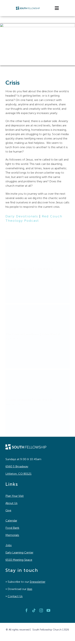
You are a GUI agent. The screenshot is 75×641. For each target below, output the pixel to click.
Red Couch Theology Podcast (33, 218)
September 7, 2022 (14, 404)
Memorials (12, 535)
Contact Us (15, 596)
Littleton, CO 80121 (18, 473)
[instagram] (41, 610)
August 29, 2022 (13, 338)
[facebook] (26, 610)
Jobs (8, 545)
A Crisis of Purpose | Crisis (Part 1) (29, 269)
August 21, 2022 (13, 273)
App (29, 589)
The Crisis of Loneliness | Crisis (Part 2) (32, 334)
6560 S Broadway (16, 466)
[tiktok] (34, 610)
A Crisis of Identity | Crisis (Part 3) (28, 399)
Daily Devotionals (21, 216)
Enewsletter (37, 581)
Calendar (11, 520)
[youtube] (48, 610)
